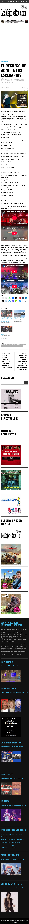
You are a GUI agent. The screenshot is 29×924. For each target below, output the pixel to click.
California (8, 344)
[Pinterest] (13, 1)
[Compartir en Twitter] (22, 87)
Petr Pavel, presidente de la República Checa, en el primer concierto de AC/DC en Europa (6, 319)
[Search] (2, 1)
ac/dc (2, 344)
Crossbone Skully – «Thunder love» (10, 842)
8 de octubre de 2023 (6, 87)
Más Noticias (4, 61)
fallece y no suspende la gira (14, 692)
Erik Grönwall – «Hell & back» (9, 847)
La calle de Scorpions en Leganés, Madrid (12, 859)
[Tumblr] (18, 1)
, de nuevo (20, 805)
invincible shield (22, 344)
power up (21, 346)
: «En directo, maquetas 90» (12, 746)
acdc (5, 344)
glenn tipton (13, 344)
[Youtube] (24, 1)
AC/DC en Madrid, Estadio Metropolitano (6, 333)
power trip (9, 346)
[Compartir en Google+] (25, 87)
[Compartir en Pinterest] (27, 87)
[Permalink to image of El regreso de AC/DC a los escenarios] (14, 100)
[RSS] (16, 1)
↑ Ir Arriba (14, 922)
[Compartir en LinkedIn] (22, 89)
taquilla (3, 439)
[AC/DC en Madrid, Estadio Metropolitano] (6, 329)
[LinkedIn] (11, 1)
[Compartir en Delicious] (25, 89)
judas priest (3, 346)
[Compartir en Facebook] (20, 87)
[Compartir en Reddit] (27, 89)
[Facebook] (6, 1)
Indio (18, 344)
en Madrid (12, 778)
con (7, 805)
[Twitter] (21, 1)
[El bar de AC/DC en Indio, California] (19, 313)
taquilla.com (4, 423)
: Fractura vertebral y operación (12, 888)
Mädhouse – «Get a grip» (8, 845)
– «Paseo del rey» (12, 834)
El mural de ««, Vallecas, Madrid (13, 666)
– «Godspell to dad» (9, 837)
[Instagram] (8, 1)
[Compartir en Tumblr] (20, 89)
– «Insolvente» (12, 839)
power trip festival (15, 346)
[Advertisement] (14, 43)
